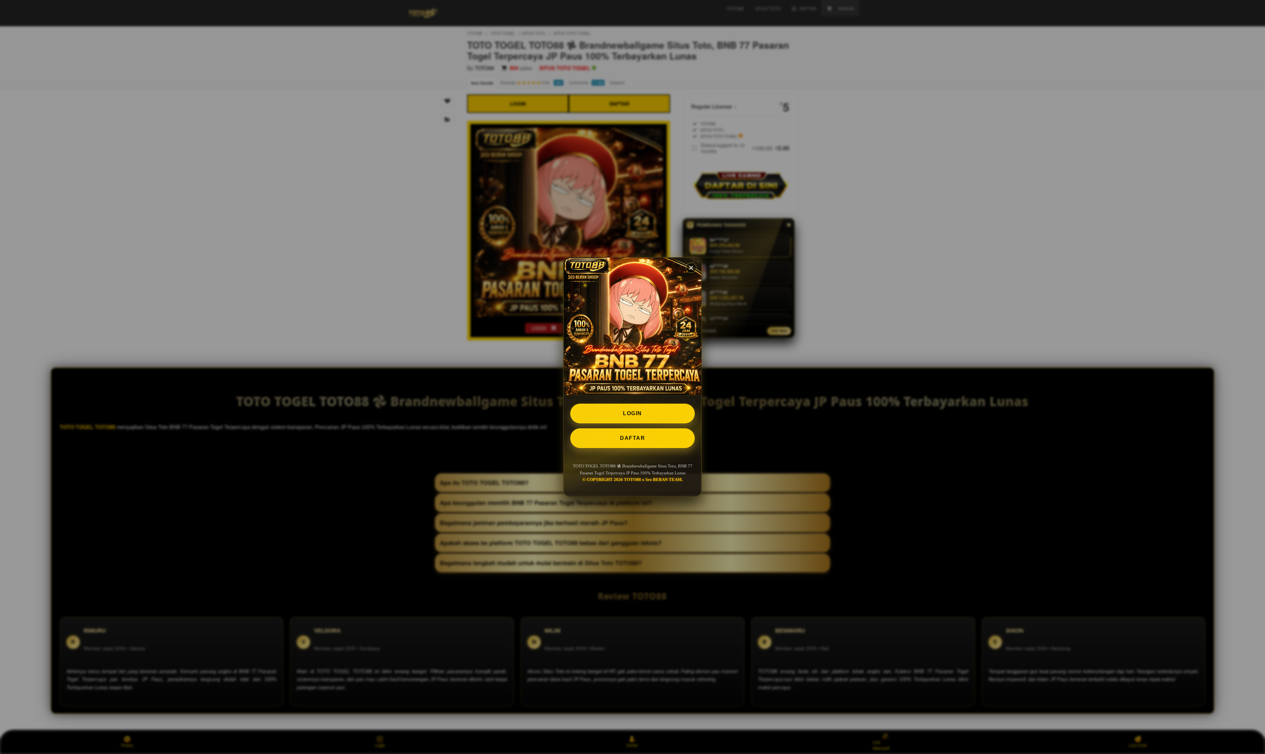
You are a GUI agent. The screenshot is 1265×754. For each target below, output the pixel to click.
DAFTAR (632, 438)
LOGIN (632, 413)
